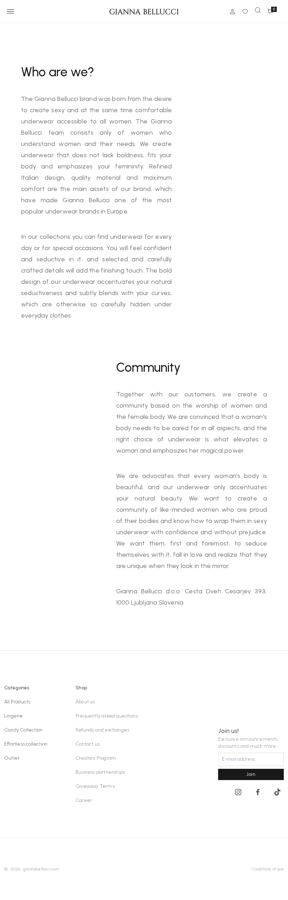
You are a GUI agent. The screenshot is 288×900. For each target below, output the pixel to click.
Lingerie (13, 716)
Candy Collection (23, 730)
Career (84, 800)
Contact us (88, 744)
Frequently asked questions (107, 716)
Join (251, 774)
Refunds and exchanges (102, 730)
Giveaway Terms (95, 786)
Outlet (11, 758)
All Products (17, 702)
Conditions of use (268, 869)
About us (85, 702)
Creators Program (96, 758)
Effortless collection (25, 744)
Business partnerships (100, 772)
